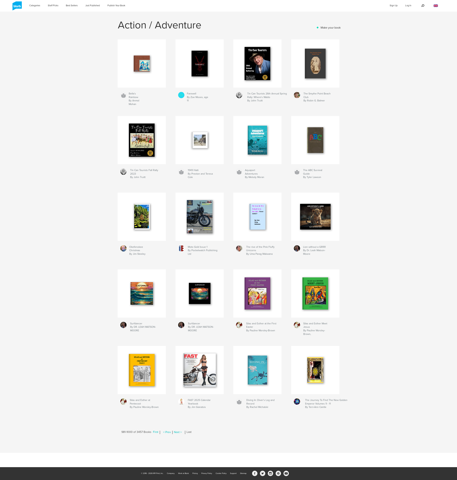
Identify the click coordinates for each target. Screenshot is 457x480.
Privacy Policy (206, 473)
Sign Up (394, 5)
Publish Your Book (116, 5)
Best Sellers (72, 5)
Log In (408, 5)
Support (233, 473)
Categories (34, 5)
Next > (178, 432)
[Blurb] (16, 7)
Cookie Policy (221, 473)
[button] (436, 6)
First (155, 432)
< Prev (167, 432)
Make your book (331, 27)
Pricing (195, 473)
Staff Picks (53, 5)
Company (171, 473)
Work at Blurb (183, 473)
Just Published (92, 5)
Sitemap (243, 473)
